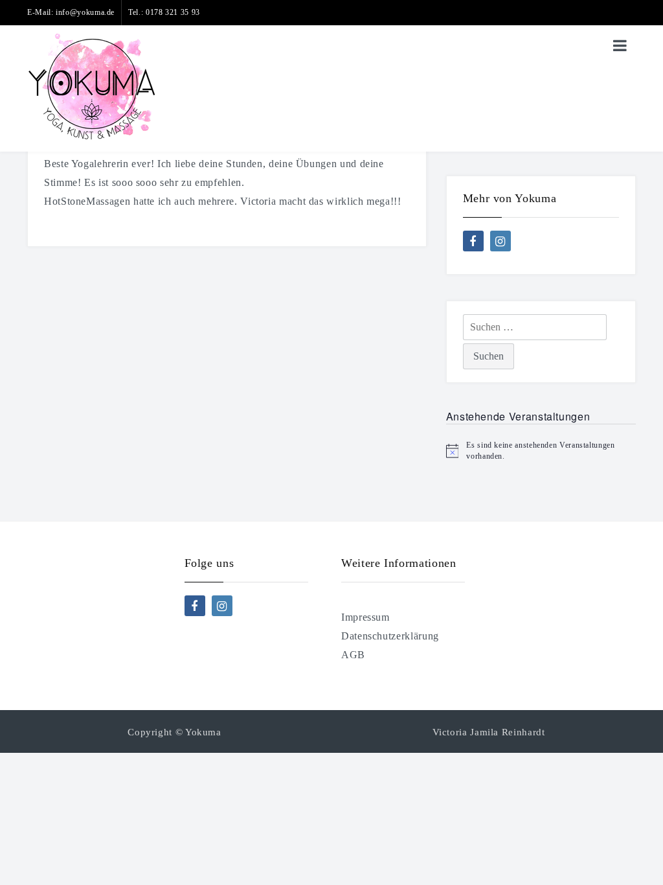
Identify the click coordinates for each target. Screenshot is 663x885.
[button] (28, 856)
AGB (353, 654)
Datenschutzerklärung (390, 635)
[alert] (541, 450)
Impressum (365, 617)
